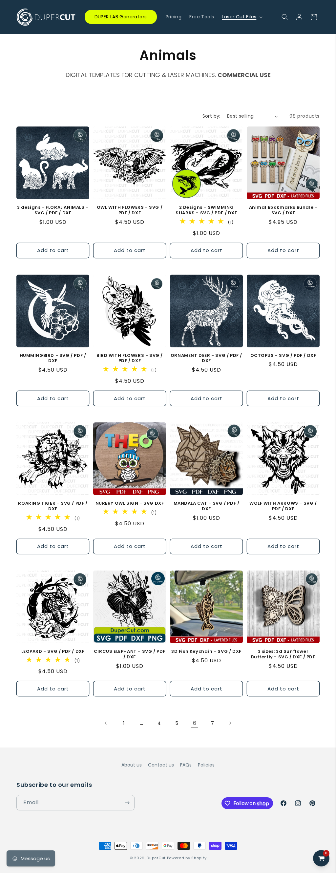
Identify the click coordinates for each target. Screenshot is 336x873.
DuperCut (156, 858)
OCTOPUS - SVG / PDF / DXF (283, 356)
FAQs (186, 765)
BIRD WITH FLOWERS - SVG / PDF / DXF (129, 358)
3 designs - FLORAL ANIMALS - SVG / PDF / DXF (53, 210)
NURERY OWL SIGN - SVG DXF (129, 503)
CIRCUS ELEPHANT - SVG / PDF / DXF (129, 654)
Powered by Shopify (187, 858)
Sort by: (211, 116)
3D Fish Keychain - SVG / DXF (206, 651)
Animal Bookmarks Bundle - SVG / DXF (283, 210)
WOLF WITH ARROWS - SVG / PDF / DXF (283, 506)
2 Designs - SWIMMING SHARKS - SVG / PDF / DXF (206, 210)
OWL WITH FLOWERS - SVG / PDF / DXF (129, 210)
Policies (206, 765)
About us (131, 765)
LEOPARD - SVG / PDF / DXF (53, 651)
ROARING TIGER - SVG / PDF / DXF (52, 506)
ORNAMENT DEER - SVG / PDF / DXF (206, 358)
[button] (241, 17)
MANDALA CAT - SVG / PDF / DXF (207, 506)
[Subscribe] (127, 802)
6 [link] (194, 723)
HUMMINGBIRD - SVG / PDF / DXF (53, 358)
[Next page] (230, 723)
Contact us (161, 765)
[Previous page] (106, 723)
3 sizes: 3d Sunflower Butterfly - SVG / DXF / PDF (283, 654)
